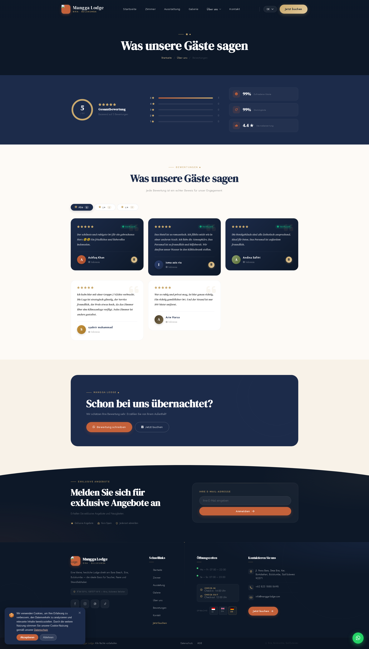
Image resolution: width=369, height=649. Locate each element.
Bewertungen (158, 608)
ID (213, 611)
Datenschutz (186, 643)
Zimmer (150, 9)
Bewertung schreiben (111, 427)
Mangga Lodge (86, 643)
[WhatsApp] (95, 604)
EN (222, 611)
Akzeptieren (27, 637)
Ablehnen (48, 637)
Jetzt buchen (293, 9)
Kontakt (234, 9)
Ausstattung (172, 9)
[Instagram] (85, 604)
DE (231, 611)
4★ (129, 207)
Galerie (194, 9)
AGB (199, 643)
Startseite (129, 9)
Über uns (212, 9)
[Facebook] (75, 604)
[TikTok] (105, 604)
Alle (82, 207)
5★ (106, 207)
